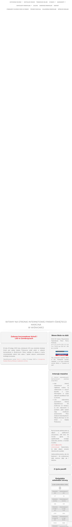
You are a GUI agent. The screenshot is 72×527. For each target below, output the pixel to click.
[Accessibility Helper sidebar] (1, 9)
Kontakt (56, 5)
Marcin (19, 359)
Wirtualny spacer (29, 2)
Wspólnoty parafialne (24, 5)
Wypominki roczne (15, 2)
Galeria (35, 5)
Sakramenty (61, 2)
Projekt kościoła (35, 9)
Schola (26, 361)
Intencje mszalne (63, 9)
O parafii (52, 2)
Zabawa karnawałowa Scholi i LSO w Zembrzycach (24, 337)
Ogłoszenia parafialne (49, 9)
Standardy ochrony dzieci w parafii (18, 9)
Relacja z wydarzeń (17, 361)
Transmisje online (42, 2)
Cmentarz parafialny (45, 5)
